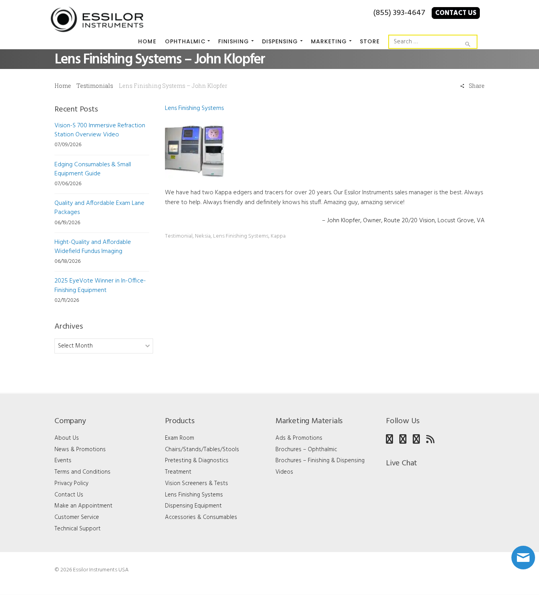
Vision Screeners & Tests (196, 483)
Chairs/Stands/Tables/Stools (202, 449)
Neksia (203, 236)
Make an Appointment (83, 506)
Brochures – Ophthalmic (306, 449)
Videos (284, 472)
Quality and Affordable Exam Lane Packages (99, 208)
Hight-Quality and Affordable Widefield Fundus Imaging (92, 247)
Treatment (178, 472)
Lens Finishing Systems (194, 108)
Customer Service (76, 517)
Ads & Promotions (298, 438)
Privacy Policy (71, 483)
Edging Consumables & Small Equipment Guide (92, 169)
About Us (66, 438)
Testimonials (95, 85)
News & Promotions (80, 449)
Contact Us (455, 13)
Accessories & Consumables (201, 517)
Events (62, 460)
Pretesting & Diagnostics (196, 460)
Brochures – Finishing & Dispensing (320, 460)
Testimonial (179, 236)
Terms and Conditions (82, 472)
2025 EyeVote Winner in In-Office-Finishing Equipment (100, 285)
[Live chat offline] (523, 557)
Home (62, 85)
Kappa (278, 236)
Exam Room (179, 438)
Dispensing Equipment (193, 506)
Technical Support (77, 529)
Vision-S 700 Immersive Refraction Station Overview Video (99, 130)
